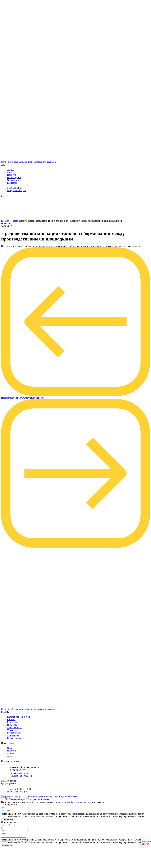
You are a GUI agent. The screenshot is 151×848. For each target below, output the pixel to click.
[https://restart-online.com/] (4, 796)
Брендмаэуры (14, 732)
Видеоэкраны (14, 738)
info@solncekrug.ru (16, 190)
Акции (10, 172)
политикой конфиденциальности (72, 802)
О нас (10, 748)
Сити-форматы (14, 727)
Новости (11, 175)
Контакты (12, 183)
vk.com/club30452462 (21, 775)
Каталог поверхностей (18, 717)
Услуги (10, 169)
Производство (14, 177)
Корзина (11, 719)
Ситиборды (13, 735)
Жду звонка (7, 819)
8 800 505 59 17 (14, 188)
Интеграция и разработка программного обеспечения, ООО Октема (42, 796)
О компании (13, 180)
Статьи (10, 753)
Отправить (7, 845)
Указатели (12, 730)
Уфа (3, 164)
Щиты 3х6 (12, 722)
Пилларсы (12, 724)
